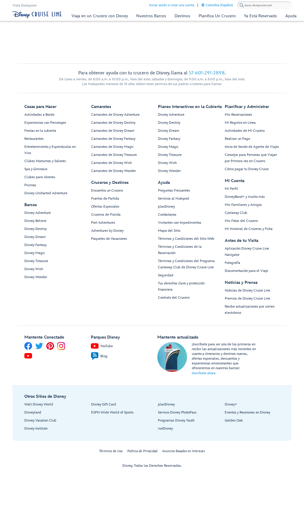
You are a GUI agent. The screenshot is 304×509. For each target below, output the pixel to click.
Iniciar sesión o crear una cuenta (171, 5)
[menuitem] (203, 5)
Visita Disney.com (24, 5)
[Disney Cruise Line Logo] (36, 15)
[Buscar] (242, 5)
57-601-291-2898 (207, 73)
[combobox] (264, 5)
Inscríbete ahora (204, 373)
